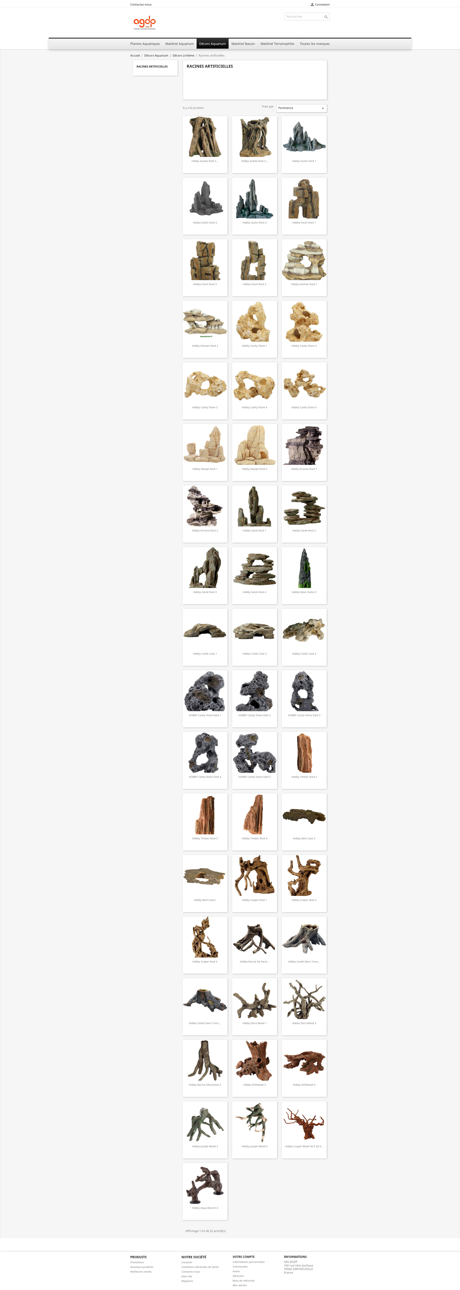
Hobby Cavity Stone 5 (304, 407)
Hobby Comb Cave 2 (255, 653)
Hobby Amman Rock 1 (304, 284)
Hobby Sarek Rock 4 (254, 592)
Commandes (240, 1266)
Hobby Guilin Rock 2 (205, 222)
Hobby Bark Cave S (304, 838)
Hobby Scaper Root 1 (254, 900)
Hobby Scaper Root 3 (204, 961)
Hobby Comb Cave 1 (205, 653)
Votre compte (244, 1257)
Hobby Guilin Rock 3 (255, 222)
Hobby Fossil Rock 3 (205, 284)
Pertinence (301, 108)
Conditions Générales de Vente (200, 1267)
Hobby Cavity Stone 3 (205, 407)
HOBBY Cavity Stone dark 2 (254, 715)
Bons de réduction (244, 1280)
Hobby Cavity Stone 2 (304, 345)
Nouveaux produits (141, 1267)
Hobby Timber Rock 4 (254, 838)
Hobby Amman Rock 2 (205, 345)
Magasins (187, 1281)
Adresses (238, 1276)
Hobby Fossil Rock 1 (304, 222)
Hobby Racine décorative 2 (205, 1084)
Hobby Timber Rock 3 (205, 838)
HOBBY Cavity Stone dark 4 (205, 776)
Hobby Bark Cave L (205, 900)
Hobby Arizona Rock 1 (304, 469)
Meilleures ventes (141, 1271)
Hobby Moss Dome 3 (304, 592)
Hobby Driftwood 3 (254, 1084)
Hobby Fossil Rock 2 (254, 284)
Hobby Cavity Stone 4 (254, 407)
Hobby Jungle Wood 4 (255, 1146)
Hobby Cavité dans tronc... (304, 961)
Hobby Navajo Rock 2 (254, 469)
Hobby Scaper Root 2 (304, 900)
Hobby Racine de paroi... (254, 961)
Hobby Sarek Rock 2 (304, 530)
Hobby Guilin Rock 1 (304, 161)
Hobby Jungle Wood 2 (205, 1146)
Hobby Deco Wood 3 (304, 1023)
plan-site (186, 1276)
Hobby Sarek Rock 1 (254, 530)
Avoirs (236, 1271)
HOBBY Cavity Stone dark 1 (205, 715)
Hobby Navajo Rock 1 (205, 469)
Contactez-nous (141, 4)
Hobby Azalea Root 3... (254, 161)
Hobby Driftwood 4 (304, 1084)
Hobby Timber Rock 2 (304, 776)
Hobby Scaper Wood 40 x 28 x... (304, 1146)
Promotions (137, 1262)
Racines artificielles (152, 66)
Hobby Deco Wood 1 (255, 1023)
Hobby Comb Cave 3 (304, 653)
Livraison (186, 1262)
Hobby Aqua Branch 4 (205, 1208)
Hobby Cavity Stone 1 (254, 345)
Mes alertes (240, 1285)
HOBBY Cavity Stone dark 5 (254, 776)
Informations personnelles (249, 1262)
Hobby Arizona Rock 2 (205, 530)
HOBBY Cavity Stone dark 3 (304, 715)
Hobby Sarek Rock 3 (205, 592)
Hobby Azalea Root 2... (205, 161)
